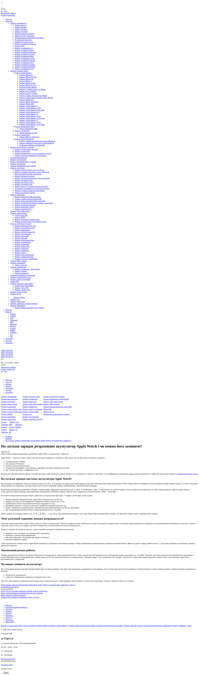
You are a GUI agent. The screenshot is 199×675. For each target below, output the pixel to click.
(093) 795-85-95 (7, 353)
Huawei (13, 326)
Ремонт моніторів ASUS (24, 207)
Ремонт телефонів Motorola (25, 52)
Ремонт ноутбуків (17, 168)
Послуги (9, 21)
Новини (9, 310)
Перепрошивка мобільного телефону (29, 38)
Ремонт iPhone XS (26, 100)
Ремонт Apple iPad (22, 131)
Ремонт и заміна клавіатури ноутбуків (29, 191)
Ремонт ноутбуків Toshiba (25, 193)
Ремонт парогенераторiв (24, 255)
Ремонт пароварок (22, 244)
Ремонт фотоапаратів (18, 158)
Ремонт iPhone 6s (26, 75)
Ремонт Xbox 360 (21, 288)
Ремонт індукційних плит (25, 228)
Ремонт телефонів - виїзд (182, 626)
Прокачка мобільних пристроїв (22, 275)
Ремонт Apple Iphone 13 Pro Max (32, 125)
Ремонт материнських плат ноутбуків (29, 170)
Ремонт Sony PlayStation (24, 286)
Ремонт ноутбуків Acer (24, 180)
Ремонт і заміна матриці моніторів (28, 199)
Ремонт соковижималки (24, 257)
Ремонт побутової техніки (20, 224)
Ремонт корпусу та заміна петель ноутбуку (31, 187)
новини (9, 384)
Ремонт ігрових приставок (11, 412)
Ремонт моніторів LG (23, 209)
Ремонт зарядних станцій (32, 419)
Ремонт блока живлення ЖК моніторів (30, 201)
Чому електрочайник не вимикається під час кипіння (22, 593)
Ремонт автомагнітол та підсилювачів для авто (33, 153)
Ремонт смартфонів (18, 23)
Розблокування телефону (24, 34)
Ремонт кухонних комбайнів (26, 259)
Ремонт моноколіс (22, 273)
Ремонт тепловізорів (18, 160)
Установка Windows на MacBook (32, 145)
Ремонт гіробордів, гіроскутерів (27, 269)
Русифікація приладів (23, 40)
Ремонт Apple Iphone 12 (28, 114)
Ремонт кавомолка (22, 251)
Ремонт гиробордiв (18, 267)
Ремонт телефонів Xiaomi (25, 54)
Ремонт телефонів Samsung (25, 44)
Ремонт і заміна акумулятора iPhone (33, 96)
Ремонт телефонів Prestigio (25, 67)
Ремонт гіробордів (30, 407)
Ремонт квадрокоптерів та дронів (23, 162)
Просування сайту (8, 659)
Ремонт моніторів (17, 195)
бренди (8, 386)
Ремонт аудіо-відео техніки (53, 397)
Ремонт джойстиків (22, 290)
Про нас (9, 19)
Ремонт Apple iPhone (23, 73)
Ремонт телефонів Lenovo (25, 58)
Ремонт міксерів (130, 626)
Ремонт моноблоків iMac (24, 127)
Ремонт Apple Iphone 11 (28, 106)
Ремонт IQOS (15, 294)
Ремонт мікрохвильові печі (25, 226)
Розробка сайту (7, 665)
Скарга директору (8, 15)
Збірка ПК (14, 282)
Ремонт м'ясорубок (22, 246)
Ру (2, 11)
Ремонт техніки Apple (19, 71)
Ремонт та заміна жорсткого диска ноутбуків (18, 626)
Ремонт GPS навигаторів (53, 402)
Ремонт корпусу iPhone (28, 94)
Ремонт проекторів (22, 151)
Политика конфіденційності (17, 607)
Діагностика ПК (21, 215)
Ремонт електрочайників (24, 240)
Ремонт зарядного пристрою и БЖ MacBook (36, 143)
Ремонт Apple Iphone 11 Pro (30, 108)
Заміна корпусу (21, 25)
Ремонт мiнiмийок (17, 306)
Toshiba (13, 316)
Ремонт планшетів (17, 263)
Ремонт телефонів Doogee (25, 65)
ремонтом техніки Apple (187, 474)
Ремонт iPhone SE (26, 79)
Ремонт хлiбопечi (21, 248)
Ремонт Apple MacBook (24, 139)
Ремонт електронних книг (20, 277)
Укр (5, 11)
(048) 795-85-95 (7, 351)
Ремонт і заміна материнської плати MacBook (37, 141)
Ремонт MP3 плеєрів (18, 261)
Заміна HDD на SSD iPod (29, 137)
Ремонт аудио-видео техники (21, 147)
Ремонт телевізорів (17, 164)
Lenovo (13, 328)
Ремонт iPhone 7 (25, 81)
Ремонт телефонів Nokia (24, 50)
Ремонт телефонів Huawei (25, 61)
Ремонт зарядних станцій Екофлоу (24, 304)
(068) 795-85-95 (7, 357)
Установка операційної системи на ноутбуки (32, 189)
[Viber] (2, 9)
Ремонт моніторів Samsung (25, 205)
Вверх (6, 673)
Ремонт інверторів (17, 301)
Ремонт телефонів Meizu (24, 56)
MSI (11, 322)
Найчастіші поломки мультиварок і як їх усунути (20, 597)
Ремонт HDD (20, 217)
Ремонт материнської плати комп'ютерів (30, 222)
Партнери (9, 339)
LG (11, 335)
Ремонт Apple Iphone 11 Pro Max (32, 110)
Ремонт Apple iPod (22, 135)
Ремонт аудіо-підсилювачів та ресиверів (30, 156)
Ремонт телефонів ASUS (24, 63)
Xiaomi (13, 314)
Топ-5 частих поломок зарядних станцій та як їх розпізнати (24, 591)
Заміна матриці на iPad (28, 133)
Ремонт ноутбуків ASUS (24, 182)
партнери (9, 388)
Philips (12, 330)
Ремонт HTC (20, 46)
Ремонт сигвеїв (21, 271)
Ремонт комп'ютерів (18, 213)
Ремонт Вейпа (19, 297)
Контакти (9, 343)
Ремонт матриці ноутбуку (25, 176)
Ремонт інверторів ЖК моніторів (28, 197)
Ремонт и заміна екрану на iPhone (32, 89)
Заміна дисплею (21, 30)
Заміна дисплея (21, 265)
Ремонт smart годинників (20, 279)
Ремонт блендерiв (22, 236)
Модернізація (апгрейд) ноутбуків (28, 174)
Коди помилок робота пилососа (13, 595)
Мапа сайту (10, 622)
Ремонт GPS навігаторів (20, 211)
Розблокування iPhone (28, 87)
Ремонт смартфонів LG (24, 48)
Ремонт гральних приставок (21, 284)
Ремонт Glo (15, 299)
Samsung (13, 332)
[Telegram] (4, 9)
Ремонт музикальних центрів (26, 149)
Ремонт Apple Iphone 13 (28, 120)
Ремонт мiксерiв (21, 238)
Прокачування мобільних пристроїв (57, 407)
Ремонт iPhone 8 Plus (27, 83)
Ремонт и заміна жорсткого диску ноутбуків (32, 172)
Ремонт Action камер (18, 292)
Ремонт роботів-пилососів (25, 232)
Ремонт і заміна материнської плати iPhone (36, 98)
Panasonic (14, 320)
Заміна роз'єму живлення (24, 36)
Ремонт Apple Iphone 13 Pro (30, 122)
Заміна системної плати (24, 42)
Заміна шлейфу (21, 27)
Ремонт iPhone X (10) (27, 85)
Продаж (9, 618)
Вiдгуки (9, 341)
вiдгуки (9, 390)
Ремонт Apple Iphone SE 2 (29, 112)
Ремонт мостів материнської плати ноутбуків (32, 178)
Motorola (13, 324)
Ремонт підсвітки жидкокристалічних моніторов (34, 203)
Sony (12, 318)
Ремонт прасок (20, 253)
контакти (9, 392)
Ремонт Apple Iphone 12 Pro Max (32, 118)
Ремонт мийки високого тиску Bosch (29, 308)
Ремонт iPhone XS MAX (28, 102)
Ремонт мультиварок (23, 242)
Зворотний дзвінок (8, 13)
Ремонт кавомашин (22, 230)
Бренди (8, 312)
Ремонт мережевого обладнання (23, 166)
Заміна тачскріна (21, 32)
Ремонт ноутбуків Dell (23, 184)
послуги (9, 382)
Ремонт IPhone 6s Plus (27, 77)
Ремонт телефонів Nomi (24, 69)
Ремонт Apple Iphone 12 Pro (30, 116)
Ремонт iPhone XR (26, 104)
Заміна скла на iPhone (27, 91)
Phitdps (18, 427)
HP (11, 337)
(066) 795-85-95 (7, 355)
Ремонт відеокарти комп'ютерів (27, 220)
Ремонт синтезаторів (23, 234)
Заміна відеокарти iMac (28, 129)
